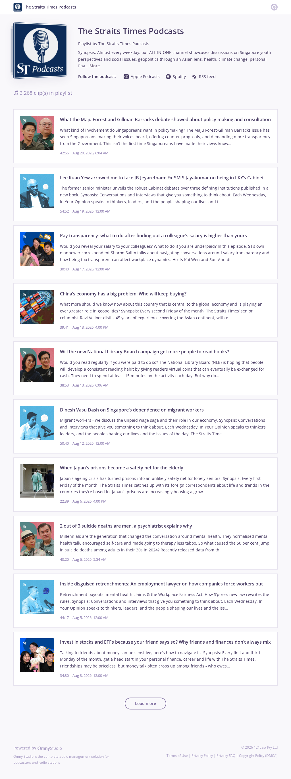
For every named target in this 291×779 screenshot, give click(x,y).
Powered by (25, 748)
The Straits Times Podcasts (123, 43)
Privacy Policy (202, 755)
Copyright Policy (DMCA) (258, 755)
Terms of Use (177, 755)
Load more (145, 703)
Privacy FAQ (226, 755)
